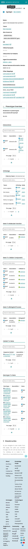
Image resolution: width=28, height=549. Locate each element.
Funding (8, 476)
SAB (7, 469)
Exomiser (17, 504)
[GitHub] (24, 540)
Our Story (8, 464)
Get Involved (15, 529)
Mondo (8, 502)
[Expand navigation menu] (26, 2)
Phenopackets (19, 523)
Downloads (18, 466)
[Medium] (22, 540)
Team (7, 466)
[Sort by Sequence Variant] (15, 352)
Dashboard (18, 494)
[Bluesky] (22, 545)
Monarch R (18, 473)
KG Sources (18, 491)
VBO (7, 517)
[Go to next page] (15, 212)
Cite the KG (18, 486)
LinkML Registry (5, 544)
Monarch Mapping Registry (5, 535)
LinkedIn (14, 536)
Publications (9, 473)
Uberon (8, 505)
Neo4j (16, 470)
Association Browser (18, 496)
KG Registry (6, 541)
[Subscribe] (21, 537)
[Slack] (24, 537)
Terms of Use (18, 484)
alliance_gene (7, 62)
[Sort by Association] (17, 136)
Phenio (8, 512)
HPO (7, 510)
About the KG (18, 489)
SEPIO (7, 521)
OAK (16, 514)
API (16, 468)
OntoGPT (17, 519)
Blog (13, 533)
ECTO (7, 524)
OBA (7, 514)
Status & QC (18, 475)
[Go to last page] (18, 212)
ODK (16, 516)
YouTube (14, 538)
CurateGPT (18, 521)
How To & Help (19, 478)
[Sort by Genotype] (10, 386)
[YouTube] (24, 542)
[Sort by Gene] (7, 136)
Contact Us (9, 471)
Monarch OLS (7, 531)
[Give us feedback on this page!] (26, 456)
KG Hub (5, 539)
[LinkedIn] (21, 542)
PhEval (16, 507)
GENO (7, 519)
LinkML (16, 509)
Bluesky (14, 541)
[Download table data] (11, 162)
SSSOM (17, 511)
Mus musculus (7, 29)
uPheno (8, 507)
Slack (14, 531)
